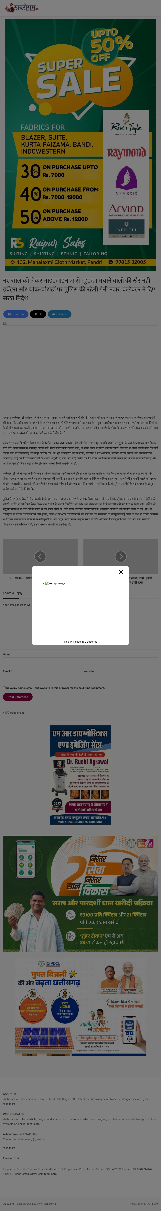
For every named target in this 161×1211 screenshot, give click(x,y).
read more (9, 1103)
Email (7, 671)
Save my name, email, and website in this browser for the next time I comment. (55, 687)
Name (7, 654)
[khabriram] (21, 8)
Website (89, 671)
